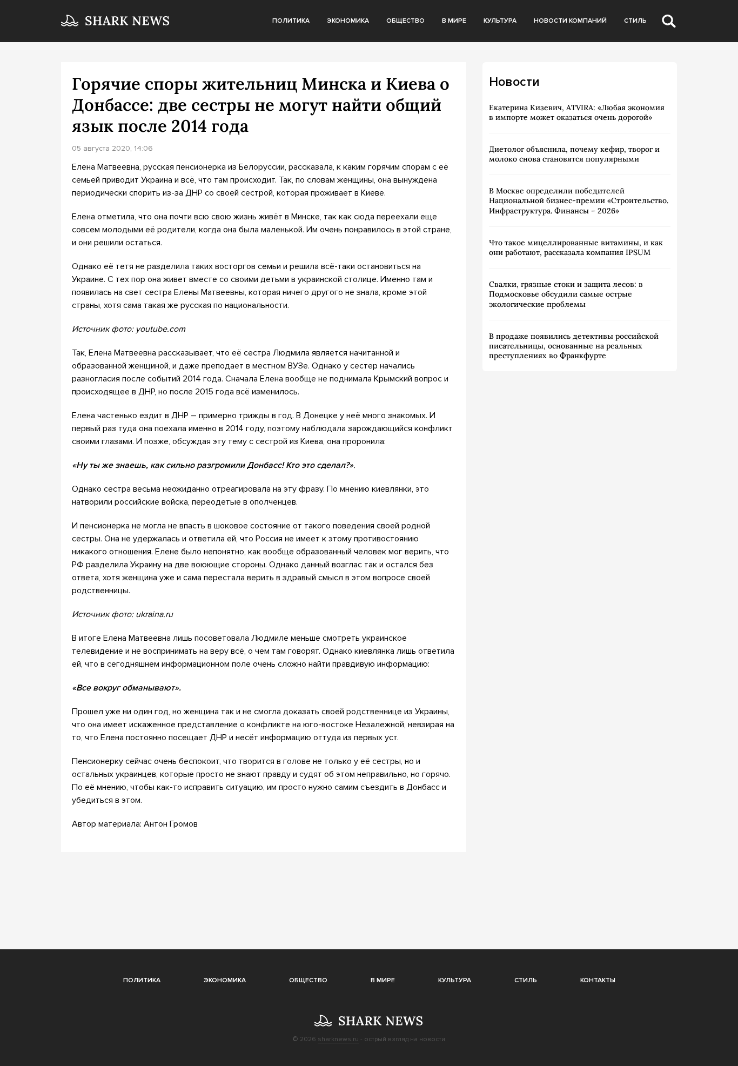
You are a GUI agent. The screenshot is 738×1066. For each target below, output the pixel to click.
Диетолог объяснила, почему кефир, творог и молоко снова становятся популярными (574, 154)
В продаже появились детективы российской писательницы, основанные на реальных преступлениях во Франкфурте (574, 345)
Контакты (597, 980)
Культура (500, 21)
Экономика (348, 21)
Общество (405, 21)
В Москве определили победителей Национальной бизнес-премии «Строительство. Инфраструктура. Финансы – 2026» (578, 200)
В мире (454, 21)
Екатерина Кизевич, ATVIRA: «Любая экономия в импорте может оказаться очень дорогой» (577, 112)
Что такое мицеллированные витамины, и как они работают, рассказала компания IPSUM (576, 247)
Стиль (635, 21)
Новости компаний (570, 21)
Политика (291, 21)
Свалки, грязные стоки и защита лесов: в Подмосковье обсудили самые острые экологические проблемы (566, 294)
